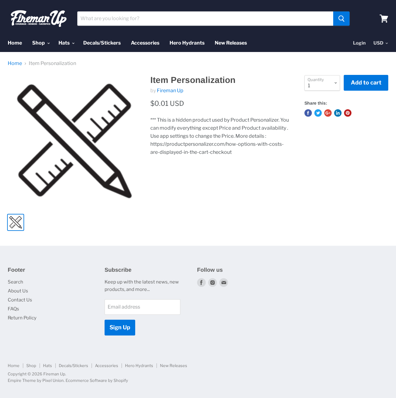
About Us (18, 291)
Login (359, 43)
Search (15, 282)
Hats (64, 43)
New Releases (231, 43)
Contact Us (20, 300)
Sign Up (120, 327)
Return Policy (22, 318)
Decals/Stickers (102, 43)
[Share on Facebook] (308, 113)
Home (15, 43)
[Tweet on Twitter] (318, 113)
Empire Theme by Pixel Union (36, 380)
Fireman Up (170, 90)
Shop (39, 43)
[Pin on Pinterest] (347, 113)
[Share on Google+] (328, 113)
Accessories (145, 43)
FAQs (13, 309)
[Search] (341, 18)
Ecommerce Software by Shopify (97, 380)
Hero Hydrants (187, 43)
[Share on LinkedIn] (338, 113)
